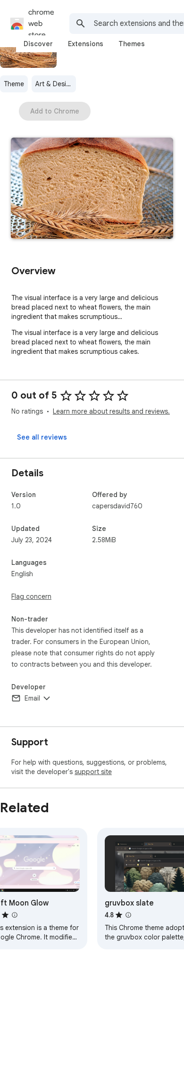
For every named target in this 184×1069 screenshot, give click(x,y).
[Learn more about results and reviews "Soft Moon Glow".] (14, 915)
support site (93, 771)
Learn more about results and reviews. (111, 411)
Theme (14, 84)
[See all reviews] (42, 437)
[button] (92, 189)
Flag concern (31, 596)
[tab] (38, 43)
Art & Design (54, 84)
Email (32, 698)
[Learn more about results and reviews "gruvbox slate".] (128, 915)
